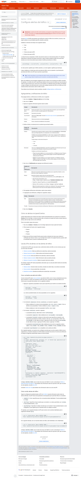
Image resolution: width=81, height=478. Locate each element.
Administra (44, 8)
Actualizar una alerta (28, 271)
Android (34, 470)
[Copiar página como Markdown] (48, 22)
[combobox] (58, 1)
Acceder (77, 1)
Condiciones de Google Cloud (39, 475)
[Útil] (64, 19)
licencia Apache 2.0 (32, 447)
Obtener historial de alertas (30, 253)
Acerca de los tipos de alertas (51, 115)
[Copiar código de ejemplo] (66, 62)
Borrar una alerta (27, 255)
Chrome (40, 470)
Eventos (20, 460)
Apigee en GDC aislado (33, 1)
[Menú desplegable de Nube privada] (26, 1)
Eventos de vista (29, 387)
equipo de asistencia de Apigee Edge (43, 33)
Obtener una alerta (28, 251)
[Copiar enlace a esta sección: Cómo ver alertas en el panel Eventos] (46, 213)
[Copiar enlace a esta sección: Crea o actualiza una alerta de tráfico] (42, 275)
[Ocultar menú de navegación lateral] (15, 475)
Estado (40, 462)
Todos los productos (66, 470)
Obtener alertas (27, 266)
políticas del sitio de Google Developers (60, 447)
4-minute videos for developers (66, 460)
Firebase (46, 470)
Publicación (21, 8)
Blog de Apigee (63, 462)
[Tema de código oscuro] (64, 62)
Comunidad (41, 458)
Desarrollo (12, 8)
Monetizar (36, 8)
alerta (26, 38)
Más (42, 1)
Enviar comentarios (61, 22)
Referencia (61, 8)
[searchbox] (9, 12)
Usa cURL (35, 385)
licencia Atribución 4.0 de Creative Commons (55, 446)
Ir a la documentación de (58, 28)
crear (34, 278)
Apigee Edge (13, 1)
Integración (53, 8)
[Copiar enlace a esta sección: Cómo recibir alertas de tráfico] (39, 391)
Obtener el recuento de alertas (30, 260)
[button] (8, 50)
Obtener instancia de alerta (29, 258)
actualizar (38, 278)
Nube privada (22, 1)
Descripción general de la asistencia (46, 460)
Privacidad (21, 475)
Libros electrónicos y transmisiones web (26, 464)
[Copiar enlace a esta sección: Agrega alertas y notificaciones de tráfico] (48, 93)
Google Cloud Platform (54, 470)
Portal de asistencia (43, 464)
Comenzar (4, 8)
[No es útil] (66, 19)
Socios (20, 462)
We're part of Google (23, 458)
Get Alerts (45, 394)
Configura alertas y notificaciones (54, 89)
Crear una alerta (27, 269)
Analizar (29, 8)
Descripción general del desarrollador (67, 458)
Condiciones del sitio (28, 475)
